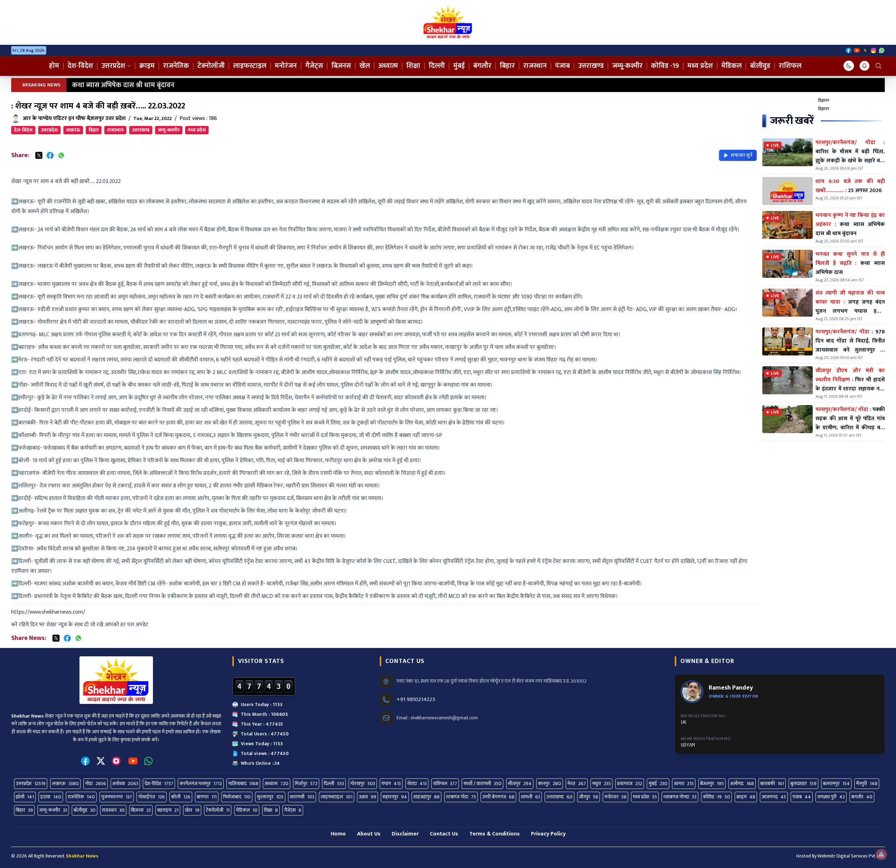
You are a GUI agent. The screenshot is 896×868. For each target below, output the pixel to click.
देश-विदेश (80, 66)
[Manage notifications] (881, 854)
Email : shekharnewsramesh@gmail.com (437, 717)
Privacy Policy (548, 834)
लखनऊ (73, 130)
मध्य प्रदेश (700, 66)
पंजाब (562, 66)
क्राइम (147, 66)
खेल (364, 66)
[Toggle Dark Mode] (849, 66)
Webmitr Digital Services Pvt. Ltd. (851, 856)
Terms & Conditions (494, 834)
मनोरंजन (286, 66)
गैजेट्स (314, 66)
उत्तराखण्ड (591, 66)
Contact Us (444, 834)
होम (54, 66)
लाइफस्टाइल (249, 66)
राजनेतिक (176, 66)
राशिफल (790, 66)
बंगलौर (482, 66)
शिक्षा (413, 66)
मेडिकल (731, 66)
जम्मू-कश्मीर (627, 66)
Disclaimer (405, 834)
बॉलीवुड (760, 66)
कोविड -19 (665, 66)
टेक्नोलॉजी (211, 66)
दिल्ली (437, 66)
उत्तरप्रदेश (113, 66)
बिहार (507, 66)
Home (338, 834)
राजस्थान (535, 66)
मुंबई (459, 66)
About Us (368, 834)
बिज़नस (341, 66)
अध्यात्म (388, 66)
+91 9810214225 (416, 700)
